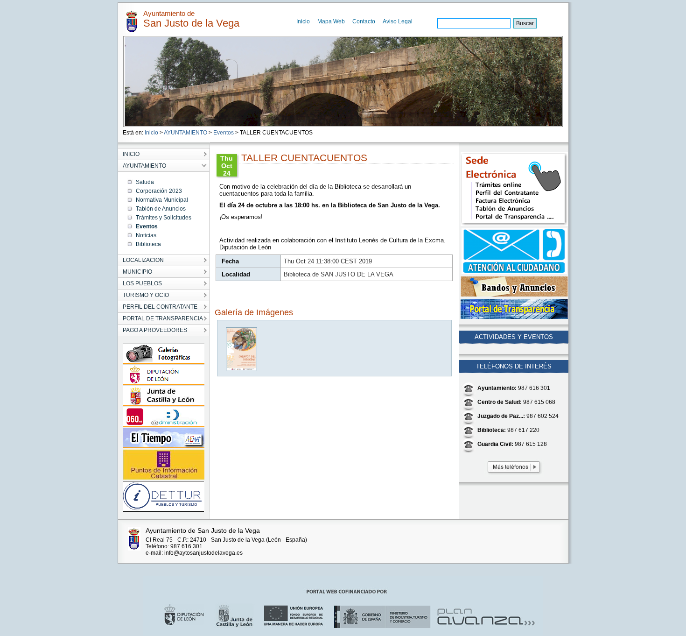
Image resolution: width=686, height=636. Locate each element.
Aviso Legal (398, 21)
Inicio (303, 21)
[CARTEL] (242, 369)
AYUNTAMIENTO (185, 132)
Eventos (223, 132)
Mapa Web (331, 21)
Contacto (363, 21)
